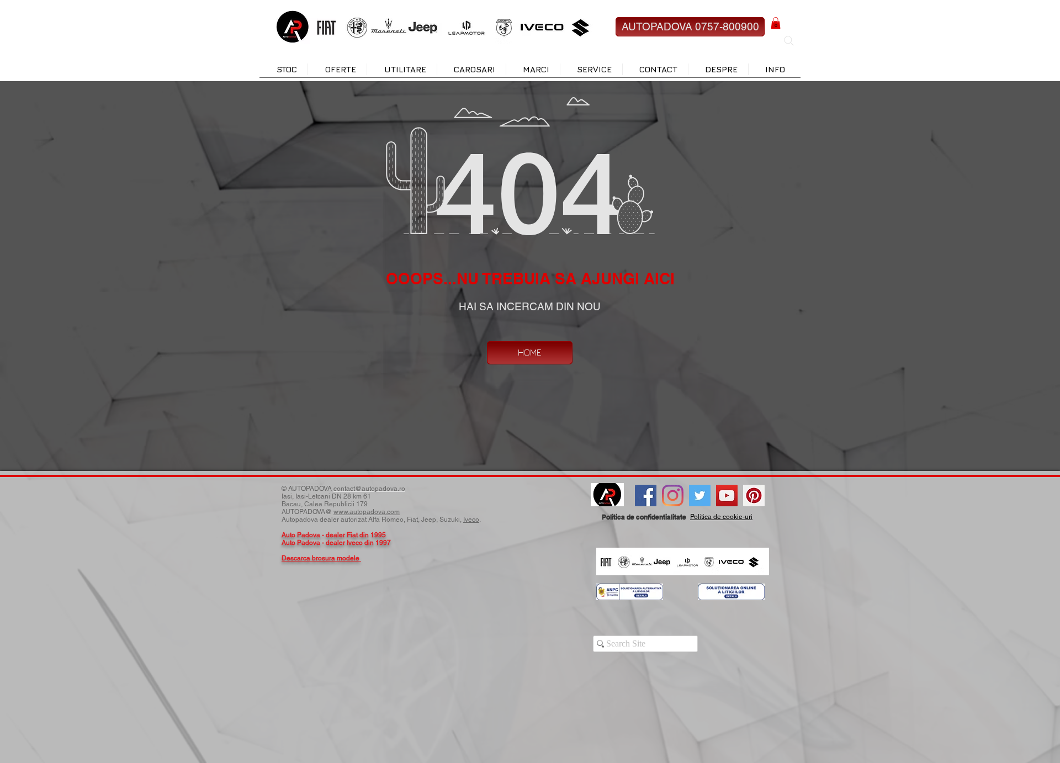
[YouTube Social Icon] (727, 495)
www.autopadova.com (366, 512)
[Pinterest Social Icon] (754, 495)
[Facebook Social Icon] (645, 495)
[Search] (789, 40)
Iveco (471, 519)
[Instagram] (672, 495)
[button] (776, 23)
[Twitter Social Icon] (700, 495)
